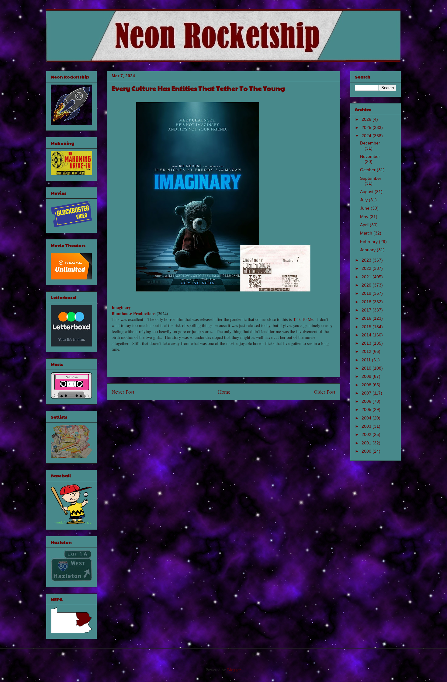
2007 (367, 393)
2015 (367, 326)
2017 (367, 310)
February (369, 241)
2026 (367, 119)
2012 (367, 351)
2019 (367, 293)
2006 (367, 401)
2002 (367, 434)
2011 (367, 359)
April (365, 224)
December (370, 143)
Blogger (234, 670)
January (368, 249)
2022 (367, 268)
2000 (367, 451)
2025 (367, 127)
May (364, 216)
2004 (367, 418)
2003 (367, 426)
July (364, 199)
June (365, 208)
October (368, 169)
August (367, 191)
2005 (367, 409)
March (366, 233)
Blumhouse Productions (133, 313)
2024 (367, 135)
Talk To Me (303, 319)
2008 (367, 384)
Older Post (324, 391)
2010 (367, 368)
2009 (367, 376)
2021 (367, 276)
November (370, 156)
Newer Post (123, 391)
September (370, 178)
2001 (367, 442)
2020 (367, 285)
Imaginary (121, 307)
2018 (367, 301)
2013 (367, 343)
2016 (367, 318)
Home (224, 391)
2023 (367, 260)
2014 (367, 334)
